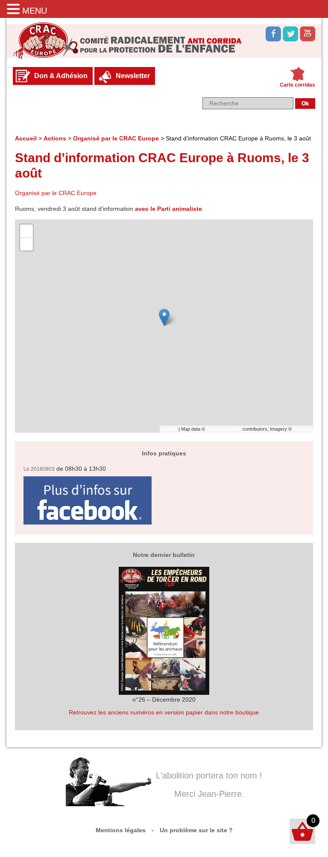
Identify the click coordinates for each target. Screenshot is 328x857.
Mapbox (302, 428)
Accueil (26, 138)
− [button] (26, 244)
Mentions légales (121, 830)
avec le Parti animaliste (168, 208)
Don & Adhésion (61, 75)
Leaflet (169, 428)
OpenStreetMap (223, 428)
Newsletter (133, 75)
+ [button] (26, 230)
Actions (55, 138)
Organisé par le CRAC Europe (116, 138)
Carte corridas (297, 85)
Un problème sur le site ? (196, 830)
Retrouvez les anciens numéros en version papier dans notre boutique (164, 712)
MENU (34, 10)
